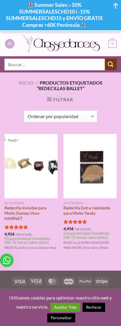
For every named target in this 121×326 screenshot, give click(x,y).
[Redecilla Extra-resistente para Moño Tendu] (90, 166)
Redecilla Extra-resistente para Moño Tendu (86, 211)
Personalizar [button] (61, 317)
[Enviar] (111, 64)
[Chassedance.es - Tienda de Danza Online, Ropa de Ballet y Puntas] (61, 44)
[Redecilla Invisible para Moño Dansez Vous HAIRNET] (31, 166)
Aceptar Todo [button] (65, 307)
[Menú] (9, 44)
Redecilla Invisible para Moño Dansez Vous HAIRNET (25, 213)
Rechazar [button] (94, 307)
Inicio (26, 82)
